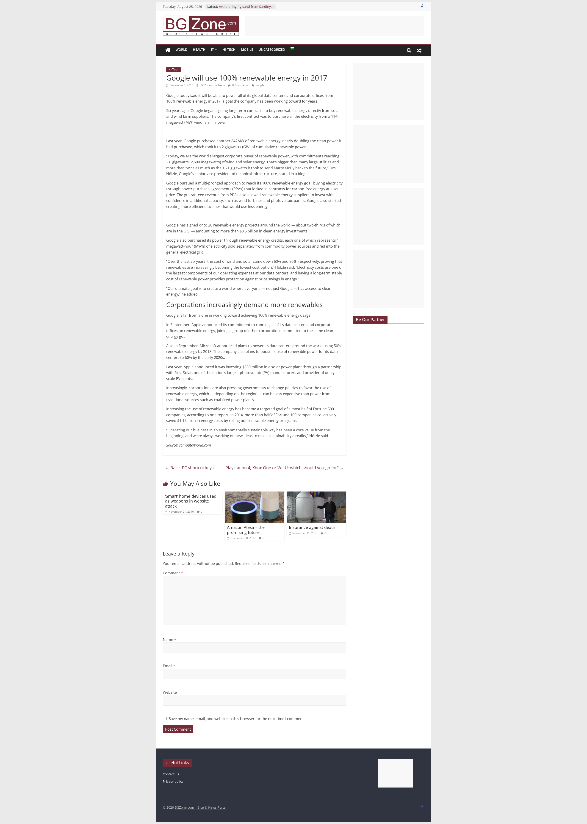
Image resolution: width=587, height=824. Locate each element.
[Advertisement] (334, 26)
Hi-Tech (229, 49)
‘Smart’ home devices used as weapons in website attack (190, 501)
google (260, 85)
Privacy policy (173, 781)
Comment (173, 572)
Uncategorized (272, 49)
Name (169, 639)
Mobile (247, 49)
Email (169, 665)
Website (170, 692)
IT (212, 49)
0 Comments (240, 85)
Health (199, 49)
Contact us (171, 774)
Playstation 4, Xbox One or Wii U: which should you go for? (284, 467)
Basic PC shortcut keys (189, 467)
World (181, 49)
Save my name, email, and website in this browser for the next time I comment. (237, 718)
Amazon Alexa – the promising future (246, 530)
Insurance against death (312, 527)
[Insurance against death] (316, 494)
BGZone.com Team (213, 85)
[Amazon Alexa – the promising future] (254, 494)
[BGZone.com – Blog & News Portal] (168, 50)
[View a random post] (419, 50)
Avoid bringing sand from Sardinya (246, 6)
